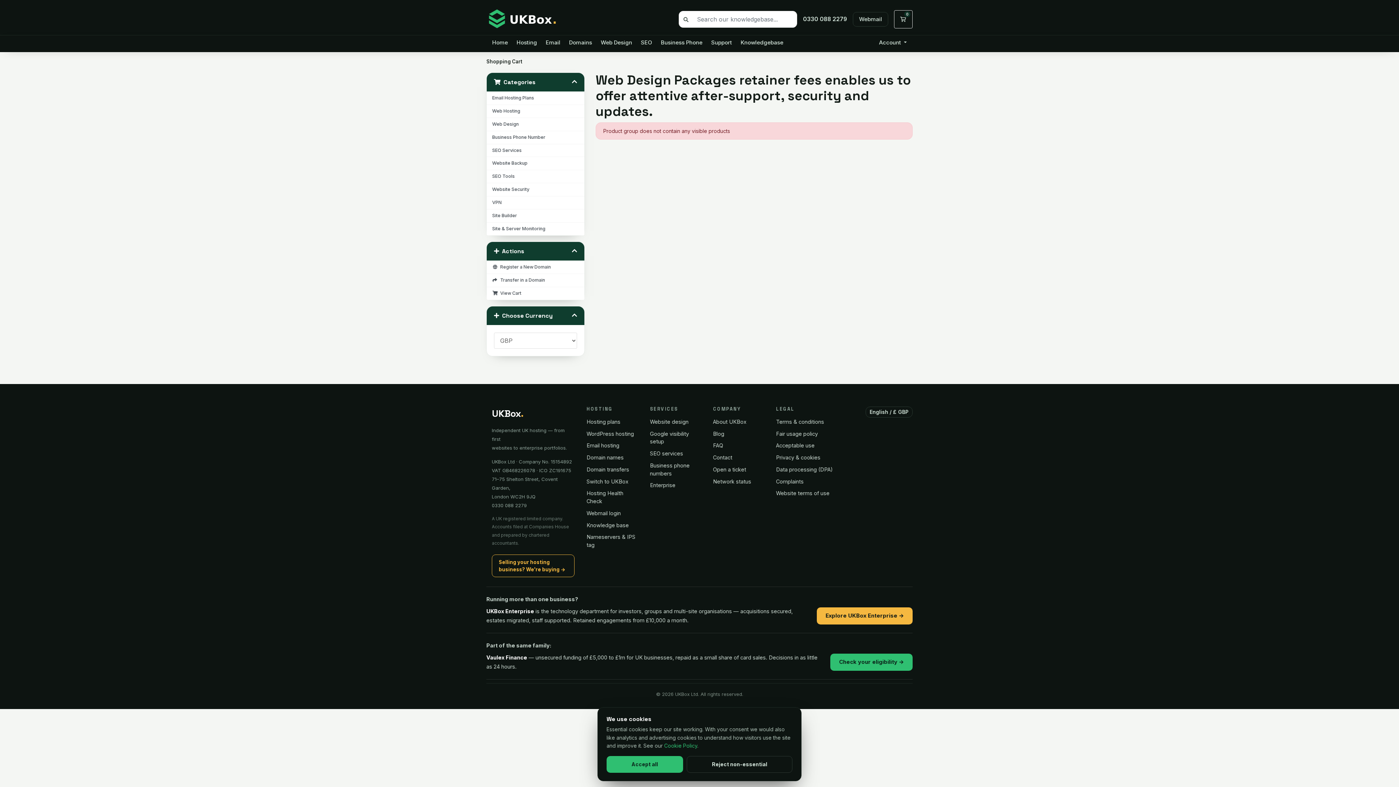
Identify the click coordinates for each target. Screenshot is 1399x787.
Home (500, 42)
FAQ (718, 445)
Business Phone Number (518, 137)
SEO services (666, 453)
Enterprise (662, 485)
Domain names (605, 457)
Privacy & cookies (798, 457)
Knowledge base (608, 525)
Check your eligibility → (871, 661)
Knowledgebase (762, 42)
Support (721, 42)
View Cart (509, 293)
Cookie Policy (680, 746)
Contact (722, 457)
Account (890, 42)
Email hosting (603, 445)
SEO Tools (503, 176)
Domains (580, 42)
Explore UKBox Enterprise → (865, 615)
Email (553, 42)
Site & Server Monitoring (518, 228)
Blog (718, 434)
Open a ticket (729, 469)
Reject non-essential (739, 764)
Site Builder (504, 215)
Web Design (616, 42)
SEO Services (507, 150)
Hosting (527, 42)
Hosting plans (603, 422)
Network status (732, 481)
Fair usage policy (797, 434)
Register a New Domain (524, 267)
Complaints (790, 481)
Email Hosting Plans (513, 98)
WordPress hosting (610, 434)
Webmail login (604, 513)
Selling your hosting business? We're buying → (532, 565)
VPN (497, 202)
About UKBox (729, 422)
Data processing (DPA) (804, 469)
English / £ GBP (889, 412)
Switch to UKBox (607, 481)
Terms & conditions (800, 422)
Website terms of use (803, 493)
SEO (646, 42)
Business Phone (681, 42)
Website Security (510, 189)
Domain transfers (608, 469)
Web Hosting (506, 111)
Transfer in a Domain (521, 280)
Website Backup (510, 163)
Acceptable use (795, 445)
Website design (669, 422)
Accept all (644, 764)
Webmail (870, 19)
